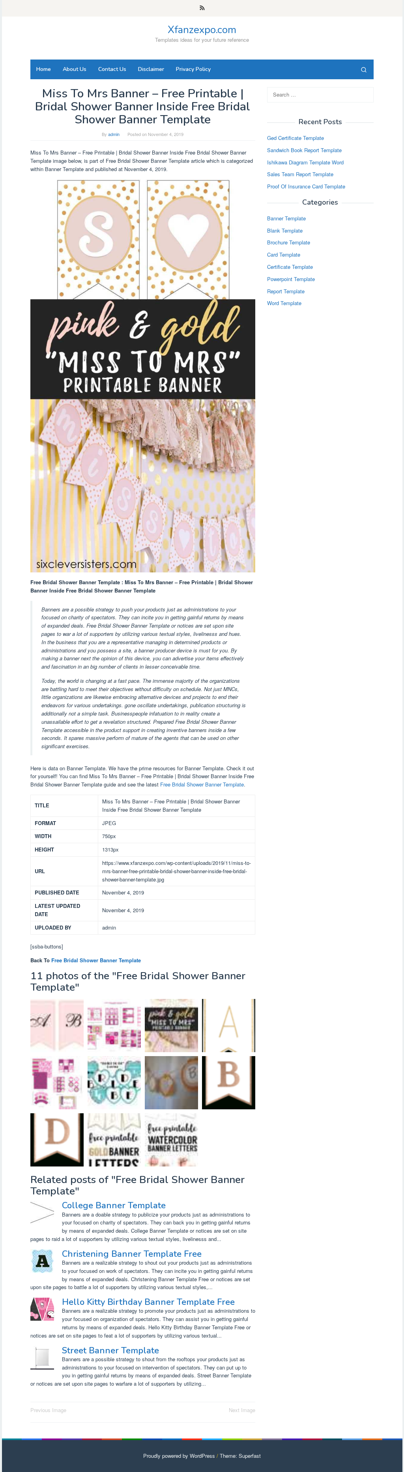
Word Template (284, 303)
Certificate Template (290, 266)
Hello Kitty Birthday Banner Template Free (148, 1302)
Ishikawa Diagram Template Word (305, 162)
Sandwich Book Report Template (304, 150)
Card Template (283, 254)
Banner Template (286, 218)
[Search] (364, 69)
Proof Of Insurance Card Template (306, 186)
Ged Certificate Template (295, 138)
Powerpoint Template (291, 279)
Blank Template (285, 230)
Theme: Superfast (240, 1455)
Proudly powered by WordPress (179, 1455)
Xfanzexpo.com (202, 30)
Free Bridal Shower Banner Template (202, 784)
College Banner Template (114, 1205)
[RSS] (202, 8)
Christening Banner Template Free (132, 1254)
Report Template (286, 291)
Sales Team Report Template (300, 174)
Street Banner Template (110, 1350)
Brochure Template (288, 242)
